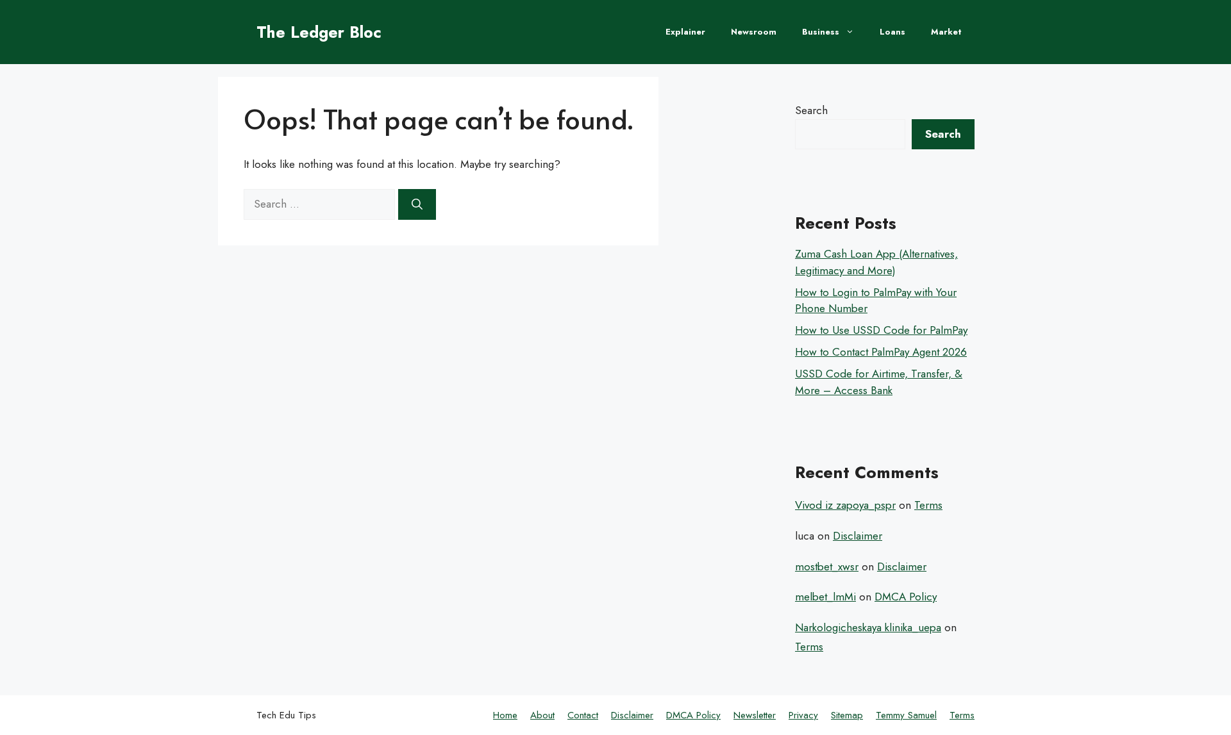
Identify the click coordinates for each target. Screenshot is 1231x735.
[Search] (417, 204)
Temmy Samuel (906, 715)
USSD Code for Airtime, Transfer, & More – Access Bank (878, 382)
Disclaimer (857, 535)
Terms (928, 505)
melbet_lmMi (825, 596)
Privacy (803, 715)
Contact (582, 715)
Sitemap (847, 715)
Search (811, 110)
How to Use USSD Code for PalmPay (881, 330)
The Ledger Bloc (318, 32)
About (542, 715)
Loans (892, 32)
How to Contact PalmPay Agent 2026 (881, 351)
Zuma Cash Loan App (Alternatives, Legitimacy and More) (876, 262)
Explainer (685, 32)
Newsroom (753, 32)
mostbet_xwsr (826, 566)
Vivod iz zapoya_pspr (845, 505)
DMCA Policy (906, 596)
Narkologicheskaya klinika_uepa (868, 627)
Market (946, 32)
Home (505, 715)
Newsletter (754, 715)
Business (820, 32)
